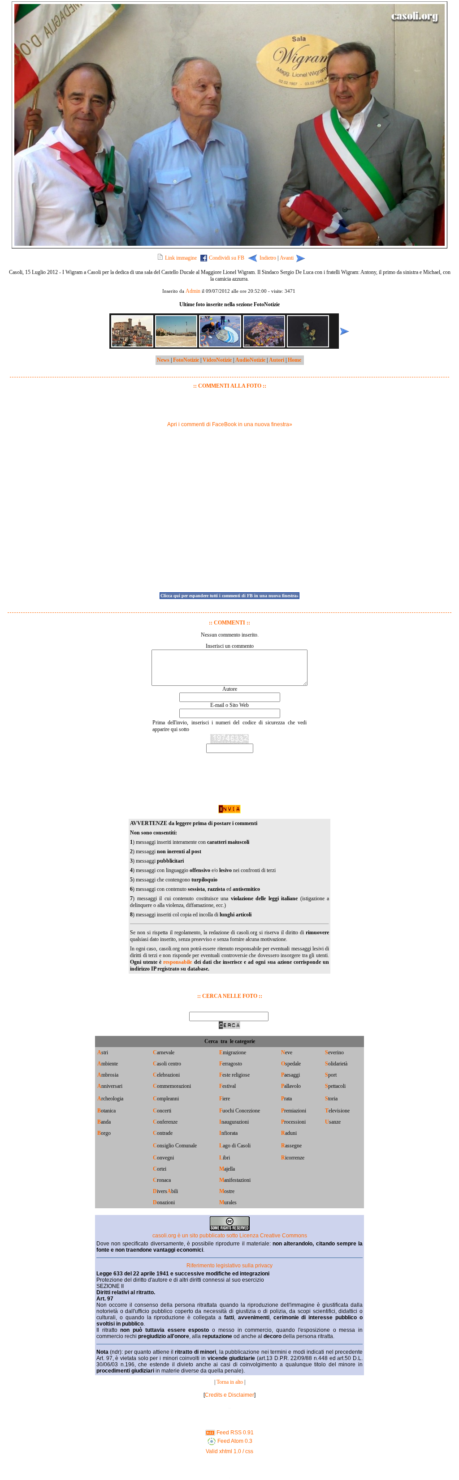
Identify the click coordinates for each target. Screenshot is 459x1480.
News (163, 360)
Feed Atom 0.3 (234, 1441)
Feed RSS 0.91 (234, 1432)
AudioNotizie (250, 360)
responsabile (177, 962)
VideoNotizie (217, 360)
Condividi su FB (226, 258)
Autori (276, 360)
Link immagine (181, 258)
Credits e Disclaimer (229, 1395)
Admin (193, 291)
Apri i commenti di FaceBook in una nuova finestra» (229, 424)
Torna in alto (230, 1382)
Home (294, 360)
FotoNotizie (186, 360)
